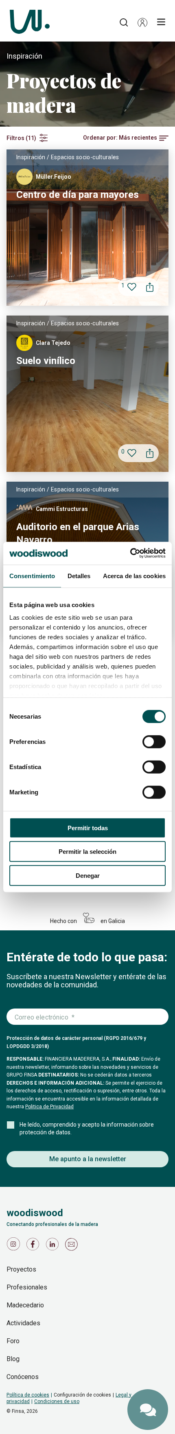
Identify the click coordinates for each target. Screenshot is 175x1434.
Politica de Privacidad (49, 1106)
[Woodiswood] (30, 22)
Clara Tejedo (53, 343)
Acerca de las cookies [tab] (134, 575)
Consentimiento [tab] (32, 575)
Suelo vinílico (45, 360)
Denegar (88, 875)
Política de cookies (28, 1395)
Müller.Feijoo (53, 176)
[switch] (154, 741)
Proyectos (21, 1269)
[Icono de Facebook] (34, 1246)
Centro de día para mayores (77, 194)
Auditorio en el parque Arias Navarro (77, 533)
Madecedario (25, 1305)
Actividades (23, 1323)
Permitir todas (88, 827)
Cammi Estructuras (62, 509)
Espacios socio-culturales (85, 157)
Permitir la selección (87, 851)
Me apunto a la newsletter (87, 1159)
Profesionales (27, 1287)
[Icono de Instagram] (15, 1246)
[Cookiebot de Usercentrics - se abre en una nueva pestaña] (130, 553)
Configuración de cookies (82, 1395)
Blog (13, 1359)
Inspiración (31, 157)
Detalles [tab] (79, 575)
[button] (142, 22)
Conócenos (23, 1377)
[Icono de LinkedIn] (54, 1246)
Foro (13, 1341)
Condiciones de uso (56, 1401)
